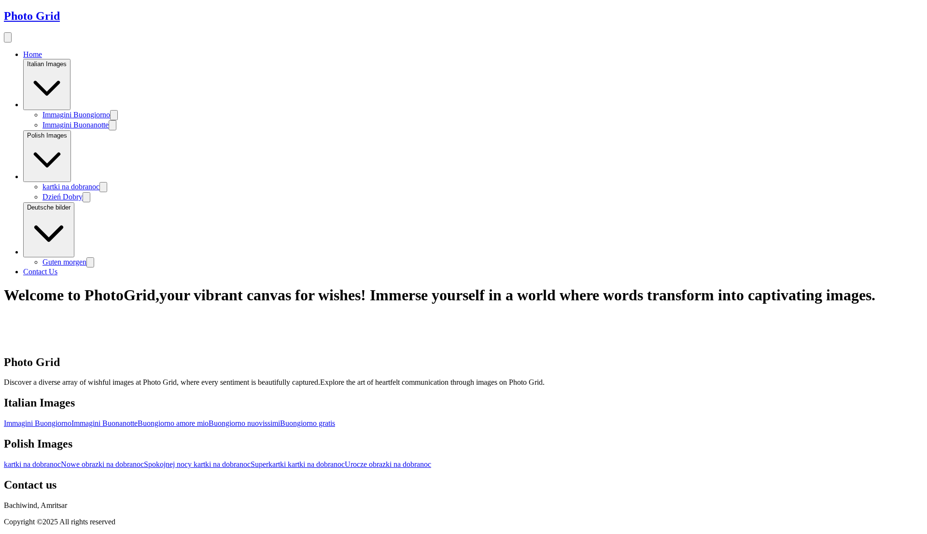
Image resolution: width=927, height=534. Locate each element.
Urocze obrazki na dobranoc (388, 464)
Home (32, 54)
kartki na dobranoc (70, 187)
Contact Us (40, 271)
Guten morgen (64, 262)
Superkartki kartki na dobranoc (298, 464)
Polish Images (47, 135)
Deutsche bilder (48, 207)
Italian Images (47, 64)
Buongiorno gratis (307, 423)
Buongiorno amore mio (173, 423)
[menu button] (8, 37)
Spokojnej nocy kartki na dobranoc (197, 464)
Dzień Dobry (62, 197)
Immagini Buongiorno (76, 115)
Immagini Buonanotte (75, 125)
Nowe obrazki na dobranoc (102, 464)
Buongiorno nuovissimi (244, 423)
